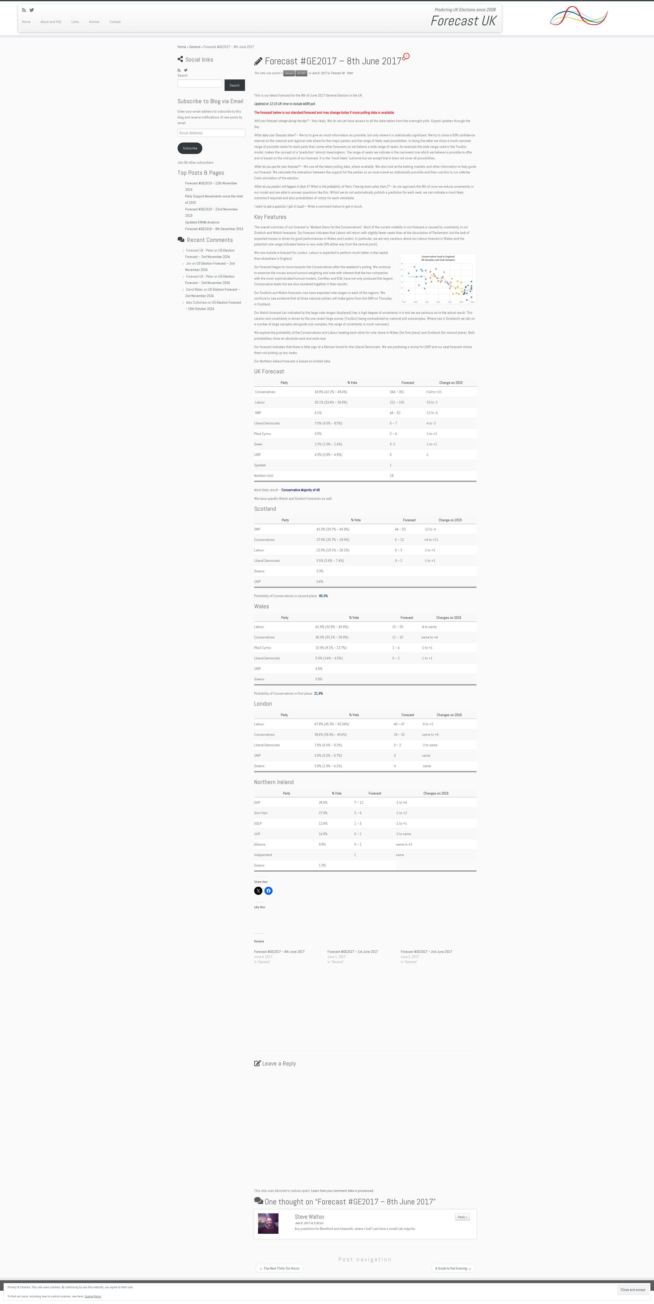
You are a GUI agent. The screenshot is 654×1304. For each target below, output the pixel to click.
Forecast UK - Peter (342, 73)
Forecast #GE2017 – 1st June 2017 (353, 951)
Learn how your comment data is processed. (342, 1190)
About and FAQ (51, 21)
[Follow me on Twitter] (33, 10)
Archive (94, 21)
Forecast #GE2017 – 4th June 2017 (279, 951)
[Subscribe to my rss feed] (25, 10)
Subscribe (190, 148)
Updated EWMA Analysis (202, 222)
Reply (462, 1217)
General (194, 46)
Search (183, 75)
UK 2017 (301, 73)
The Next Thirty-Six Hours (279, 1268)
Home (26, 21)
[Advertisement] (211, 391)
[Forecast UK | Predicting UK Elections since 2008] (578, 16)
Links (75, 21)
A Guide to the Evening (453, 1268)
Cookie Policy (93, 1296)
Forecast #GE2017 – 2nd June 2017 (426, 951)
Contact (115, 21)
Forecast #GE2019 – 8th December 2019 (214, 229)
